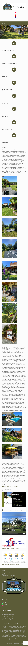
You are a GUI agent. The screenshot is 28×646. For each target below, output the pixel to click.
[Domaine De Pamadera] (14, 6)
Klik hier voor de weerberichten (10, 565)
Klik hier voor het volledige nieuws (10, 486)
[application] (14, 523)
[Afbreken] (22, 533)
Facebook (5, 603)
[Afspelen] (4, 533)
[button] (14, 523)
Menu (5, 23)
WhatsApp (5, 604)
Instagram (6, 606)
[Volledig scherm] (24, 533)
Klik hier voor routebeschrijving (10, 548)
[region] (14, 32)
